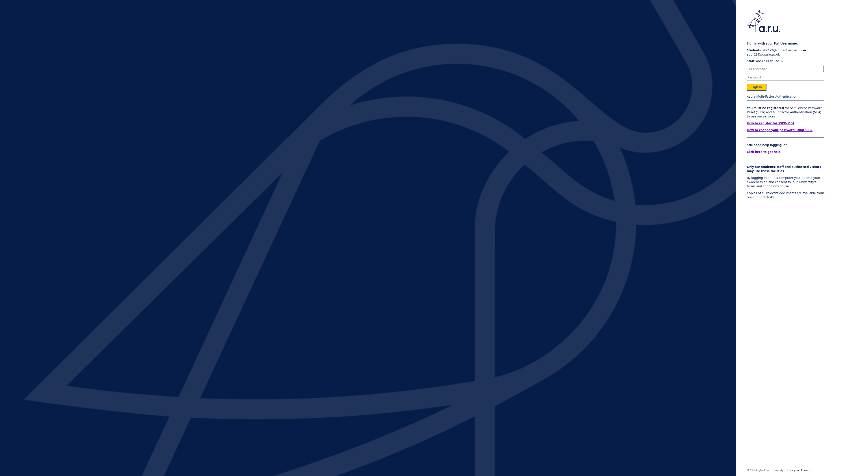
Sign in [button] (756, 87)
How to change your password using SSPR (780, 130)
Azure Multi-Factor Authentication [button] (772, 96)
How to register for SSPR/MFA (770, 123)
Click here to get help (764, 152)
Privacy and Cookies (798, 470)
